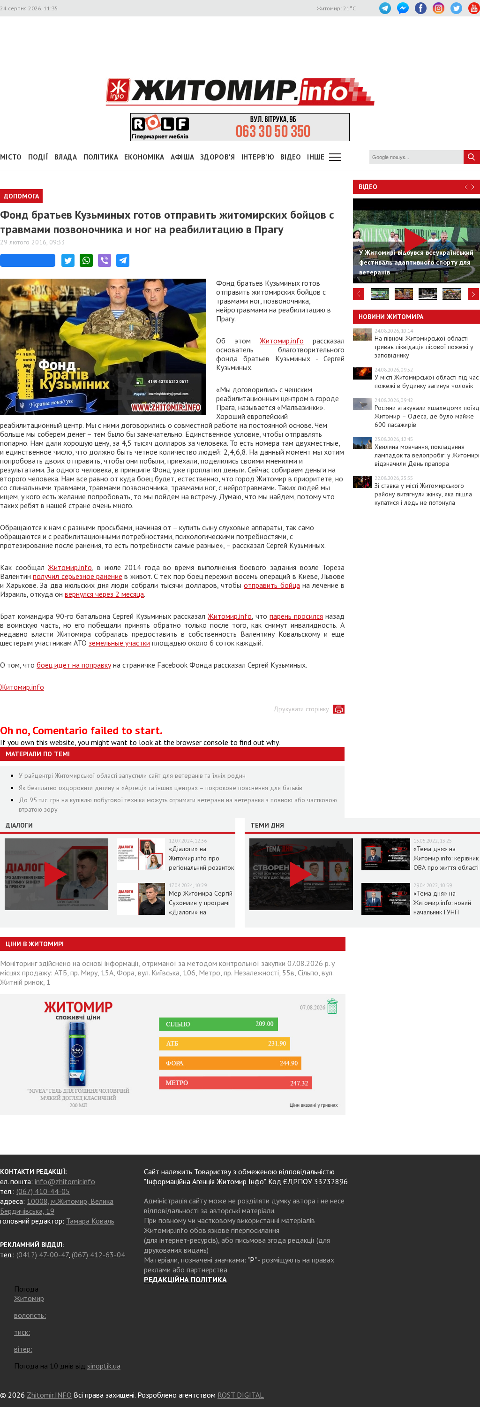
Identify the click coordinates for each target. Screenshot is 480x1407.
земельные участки (119, 642)
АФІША (183, 156)
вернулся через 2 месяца (104, 594)
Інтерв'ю (257, 156)
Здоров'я (217, 156)
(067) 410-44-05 (43, 1191)
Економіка (144, 156)
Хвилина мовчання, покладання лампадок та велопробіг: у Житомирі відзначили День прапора (427, 455)
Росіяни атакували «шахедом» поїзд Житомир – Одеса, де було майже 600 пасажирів (427, 416)
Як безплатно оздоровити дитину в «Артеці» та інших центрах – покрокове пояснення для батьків (160, 787)
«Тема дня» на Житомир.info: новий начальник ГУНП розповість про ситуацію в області (442, 912)
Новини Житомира (391, 316)
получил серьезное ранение (77, 576)
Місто (11, 156)
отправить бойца (272, 585)
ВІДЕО (290, 156)
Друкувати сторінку (301, 709)
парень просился (296, 616)
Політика (100, 156)
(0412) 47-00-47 (42, 1254)
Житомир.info (282, 340)
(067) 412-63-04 (98, 1254)
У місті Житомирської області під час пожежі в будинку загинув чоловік (427, 381)
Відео (368, 187)
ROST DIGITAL (241, 1394)
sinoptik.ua (103, 1365)
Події (38, 156)
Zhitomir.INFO (49, 1394)
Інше (315, 156)
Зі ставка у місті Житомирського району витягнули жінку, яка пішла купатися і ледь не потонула (423, 494)
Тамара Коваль (90, 1220)
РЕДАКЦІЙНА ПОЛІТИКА (185, 1279)
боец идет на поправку (74, 664)
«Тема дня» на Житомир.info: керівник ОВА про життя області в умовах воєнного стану (446, 867)
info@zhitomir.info (65, 1181)
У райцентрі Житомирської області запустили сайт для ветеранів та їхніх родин (132, 775)
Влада (65, 156)
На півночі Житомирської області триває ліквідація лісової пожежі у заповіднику (424, 346)
